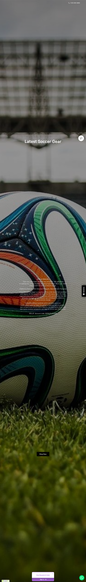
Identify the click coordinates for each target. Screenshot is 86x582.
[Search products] (81, 138)
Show (84, 291)
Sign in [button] (42, 579)
